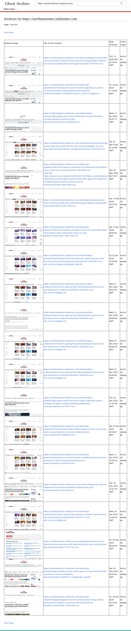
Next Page (8, 32)
